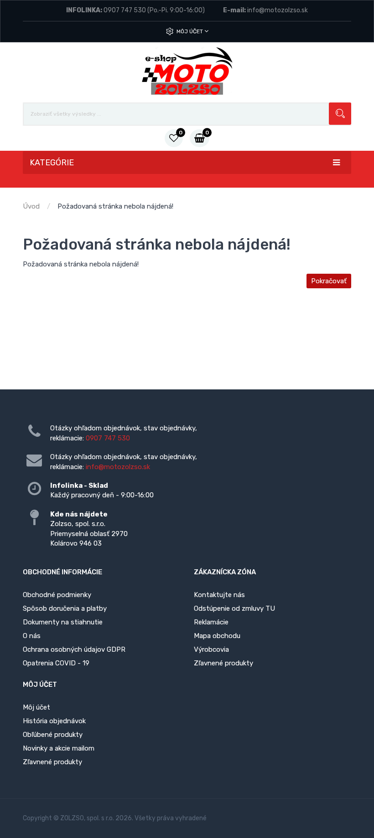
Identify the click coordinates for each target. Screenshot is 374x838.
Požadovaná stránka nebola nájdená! (115, 206)
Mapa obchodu (217, 636)
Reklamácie (211, 622)
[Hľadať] (340, 113)
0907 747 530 (125, 10)
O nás (32, 636)
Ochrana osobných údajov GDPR (74, 649)
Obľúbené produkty (53, 735)
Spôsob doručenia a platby (65, 608)
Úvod (31, 206)
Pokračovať (329, 281)
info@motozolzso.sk (277, 10)
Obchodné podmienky (57, 595)
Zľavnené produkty (223, 663)
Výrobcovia (211, 649)
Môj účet (190, 31)
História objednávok (54, 721)
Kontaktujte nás (219, 595)
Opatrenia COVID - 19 (56, 663)
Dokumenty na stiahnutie (63, 622)
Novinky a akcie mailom (58, 748)
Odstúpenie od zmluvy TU (234, 608)
